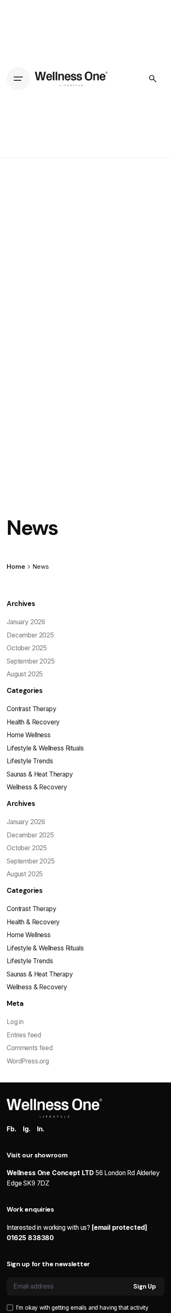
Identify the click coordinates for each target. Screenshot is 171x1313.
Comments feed (30, 1048)
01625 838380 (30, 1238)
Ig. (27, 1129)
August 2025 (25, 674)
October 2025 (27, 648)
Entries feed (24, 1035)
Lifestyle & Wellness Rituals (45, 748)
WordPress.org (28, 1061)
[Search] (152, 78)
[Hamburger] (18, 78)
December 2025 (30, 635)
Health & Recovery (33, 722)
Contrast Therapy (31, 709)
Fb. (12, 1129)
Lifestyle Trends (30, 761)
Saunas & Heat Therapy (40, 774)
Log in (15, 1022)
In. (41, 1129)
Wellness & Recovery (37, 787)
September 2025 (31, 661)
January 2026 (26, 622)
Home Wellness (29, 735)
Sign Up (144, 1286)
